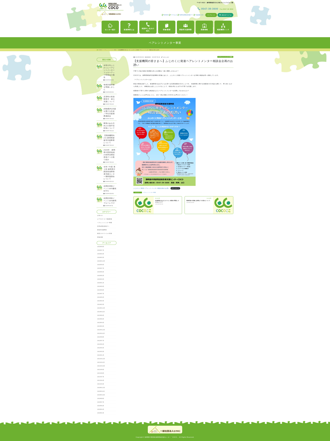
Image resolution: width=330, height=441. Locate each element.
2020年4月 (100, 409)
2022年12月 (101, 329)
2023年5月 (100, 319)
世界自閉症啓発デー (103, 226)
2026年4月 (100, 253)
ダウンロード (175, 188)
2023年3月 (100, 326)
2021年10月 (101, 366)
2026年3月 (100, 257)
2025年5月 (100, 275)
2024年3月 (100, 304)
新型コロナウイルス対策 (104, 233)
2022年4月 (100, 347)
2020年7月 (100, 402)
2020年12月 (101, 387)
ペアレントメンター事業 (225, 56)
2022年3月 (100, 351)
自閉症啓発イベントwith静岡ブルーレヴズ (110, 200)
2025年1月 (100, 282)
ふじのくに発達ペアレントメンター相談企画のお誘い (151, 188)
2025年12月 (101, 261)
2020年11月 (101, 391)
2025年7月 (100, 268)
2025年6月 (100, 272)
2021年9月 (100, 369)
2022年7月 (100, 340)
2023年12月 (101, 308)
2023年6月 (100, 315)
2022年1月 (100, 355)
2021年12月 (101, 358)
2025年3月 (100, 279)
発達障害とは (129, 29)
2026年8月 (100, 246)
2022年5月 (100, 344)
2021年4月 (100, 380)
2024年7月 (100, 293)
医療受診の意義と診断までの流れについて (198, 200)
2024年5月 (100, 297)
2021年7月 (100, 376)
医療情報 (204, 29)
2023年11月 (101, 311)
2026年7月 (100, 250)
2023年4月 (100, 322)
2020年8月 (100, 398)
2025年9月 (100, 264)
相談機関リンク (223, 29)
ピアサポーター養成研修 (104, 219)
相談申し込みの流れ (148, 30)
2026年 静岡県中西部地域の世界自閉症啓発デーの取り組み (109, 154)
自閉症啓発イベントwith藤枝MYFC (110, 188)
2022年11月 (101, 333)
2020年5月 (100, 405)
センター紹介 (110, 29)
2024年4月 (100, 300)
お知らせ (100, 215)
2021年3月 (100, 384)
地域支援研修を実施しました (109, 87)
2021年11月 (101, 362)
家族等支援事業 (185, 29)
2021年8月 (100, 373)
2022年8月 (100, 337)
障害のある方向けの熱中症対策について (109, 125)
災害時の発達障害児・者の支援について (109, 99)
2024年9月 (100, 286)
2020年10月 (101, 395)
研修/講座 (167, 29)
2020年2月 (100, 413)
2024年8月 (100, 290)
